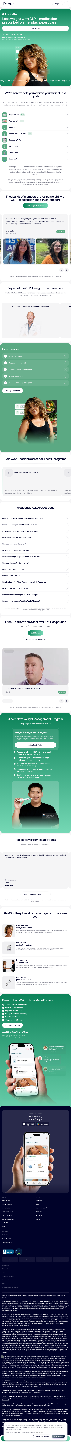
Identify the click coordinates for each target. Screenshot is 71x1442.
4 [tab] (8, 701)
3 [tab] (7, 701)
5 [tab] (11, 701)
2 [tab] (6, 701)
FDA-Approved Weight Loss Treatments (19, 80)
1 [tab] (3, 701)
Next (67, 271)
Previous (61, 271)
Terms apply (5, 1400)
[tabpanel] (35, 239)
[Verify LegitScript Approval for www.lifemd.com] (19, 1251)
